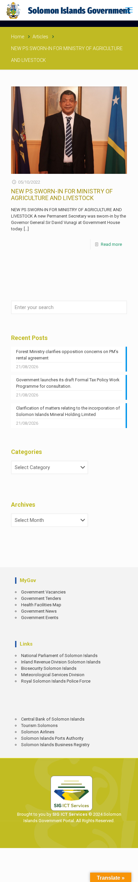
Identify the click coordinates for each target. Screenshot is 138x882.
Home (17, 36)
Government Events (39, 617)
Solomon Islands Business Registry (55, 744)
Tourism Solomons (39, 725)
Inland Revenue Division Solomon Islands (60, 661)
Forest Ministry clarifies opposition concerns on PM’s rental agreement (67, 354)
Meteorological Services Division (52, 674)
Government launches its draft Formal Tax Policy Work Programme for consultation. (68, 383)
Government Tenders (41, 598)
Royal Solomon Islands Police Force (55, 681)
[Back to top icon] (128, 872)
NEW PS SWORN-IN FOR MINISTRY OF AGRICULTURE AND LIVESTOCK (62, 194)
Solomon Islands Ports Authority (52, 738)
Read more (111, 244)
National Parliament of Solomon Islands (59, 655)
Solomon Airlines (37, 731)
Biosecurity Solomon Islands (48, 668)
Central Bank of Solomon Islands (52, 719)
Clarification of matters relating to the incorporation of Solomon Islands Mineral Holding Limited (68, 411)
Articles (40, 36)
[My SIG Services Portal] (69, 10)
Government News (39, 611)
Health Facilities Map (41, 604)
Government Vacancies (43, 592)
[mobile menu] (129, 10)
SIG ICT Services (69, 814)
